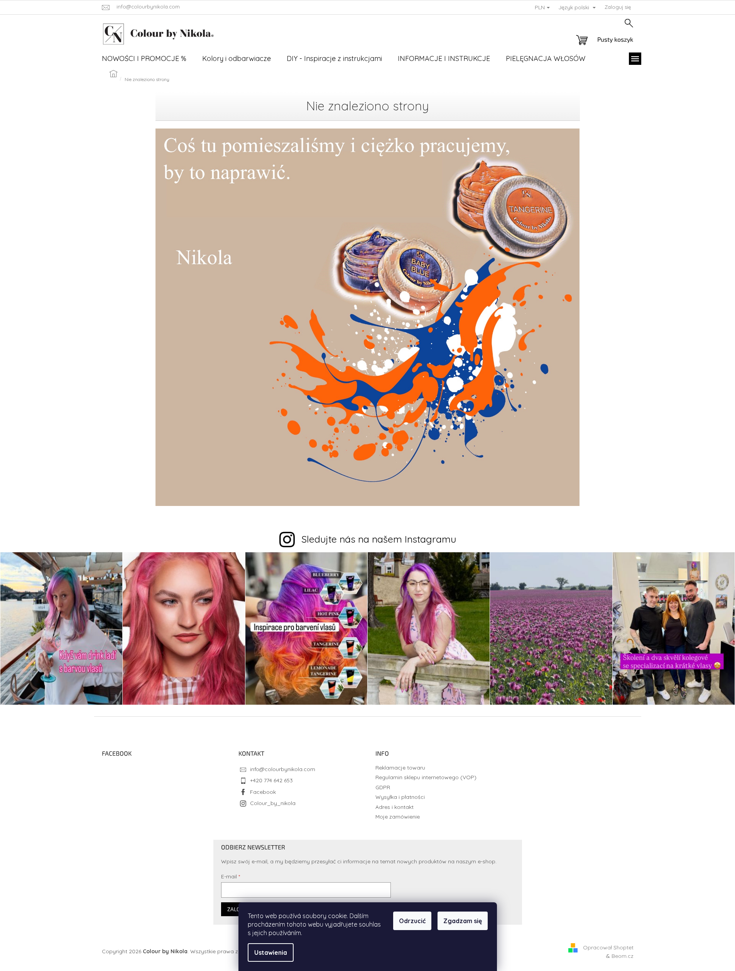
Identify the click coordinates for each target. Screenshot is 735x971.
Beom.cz (623, 955)
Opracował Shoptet (608, 947)
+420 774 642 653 (271, 780)
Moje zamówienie (397, 816)
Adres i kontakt (394, 807)
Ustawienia (270, 952)
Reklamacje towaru (400, 767)
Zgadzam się (462, 921)
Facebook (263, 791)
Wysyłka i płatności (400, 796)
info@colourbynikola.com (282, 769)
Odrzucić (412, 921)
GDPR (382, 787)
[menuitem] (144, 58)
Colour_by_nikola (273, 803)
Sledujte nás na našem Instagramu (378, 539)
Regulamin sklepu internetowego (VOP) (425, 777)
